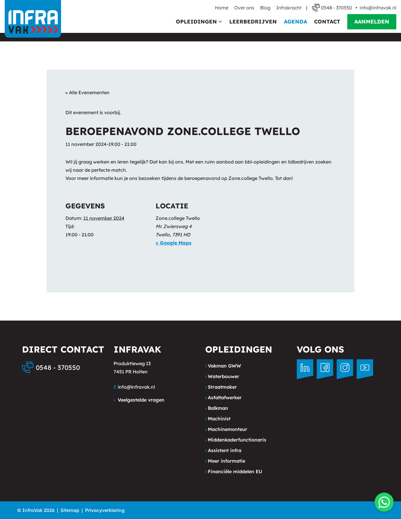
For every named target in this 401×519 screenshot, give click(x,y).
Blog (265, 8)
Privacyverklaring (104, 510)
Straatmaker (221, 387)
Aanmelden (371, 21)
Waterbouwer (222, 376)
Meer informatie (225, 461)
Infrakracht (288, 8)
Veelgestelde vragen (139, 400)
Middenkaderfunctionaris (235, 440)
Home (221, 8)
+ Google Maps (173, 243)
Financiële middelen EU (233, 471)
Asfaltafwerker (223, 397)
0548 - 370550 (58, 367)
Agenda (295, 21)
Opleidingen (196, 21)
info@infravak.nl (378, 8)
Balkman (216, 408)
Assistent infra (223, 450)
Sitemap (69, 510)
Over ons (244, 8)
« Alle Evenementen (87, 92)
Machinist (217, 419)
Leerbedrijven (253, 21)
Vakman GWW (223, 366)
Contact (327, 21)
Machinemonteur (226, 429)
